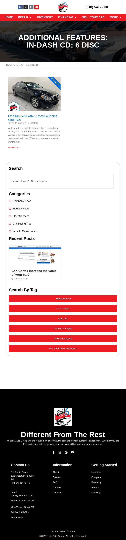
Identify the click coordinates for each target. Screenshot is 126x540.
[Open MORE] (120, 17)
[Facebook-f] (53, 452)
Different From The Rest (63, 434)
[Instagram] (25, 7)
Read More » (14, 147)
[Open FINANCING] (75, 17)
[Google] (31, 7)
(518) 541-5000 (96, 7)
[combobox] (61, 181)
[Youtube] (36, 7)
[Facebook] (20, 7)
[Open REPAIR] (30, 17)
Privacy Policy (58, 531)
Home (9, 65)
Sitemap (71, 531)
